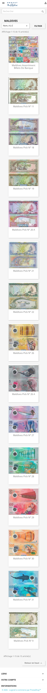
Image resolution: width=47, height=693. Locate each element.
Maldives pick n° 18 (23, 147)
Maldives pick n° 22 (23, 311)
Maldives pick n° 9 (23, 640)
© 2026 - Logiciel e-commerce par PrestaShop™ (21, 690)
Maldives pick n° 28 (23, 476)
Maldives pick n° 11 (23, 106)
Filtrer (38, 26)
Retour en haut (34, 663)
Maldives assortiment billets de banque (23, 67)
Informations (9, 686)
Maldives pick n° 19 (23, 188)
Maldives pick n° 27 (23, 435)
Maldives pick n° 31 (23, 599)
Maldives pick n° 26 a (23, 394)
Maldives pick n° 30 (23, 558)
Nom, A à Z (15, 25)
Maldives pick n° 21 (23, 270)
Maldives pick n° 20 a (23, 229)
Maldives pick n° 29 (23, 517)
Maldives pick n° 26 (23, 353)
